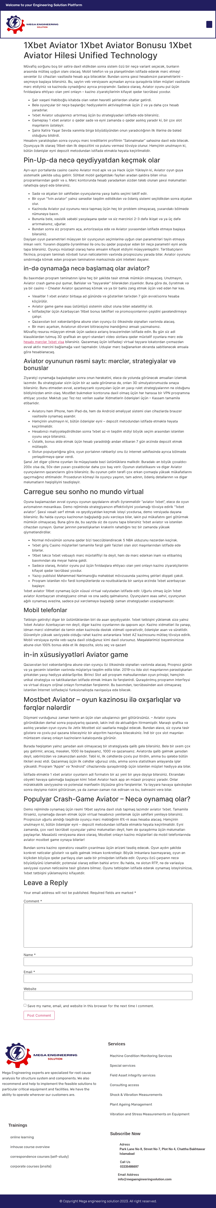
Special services (122, 1066)
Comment (33, 901)
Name (30, 954)
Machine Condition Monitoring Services (141, 1056)
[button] (209, 24)
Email (29, 972)
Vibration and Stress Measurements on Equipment (149, 1114)
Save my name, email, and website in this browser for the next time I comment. (90, 1006)
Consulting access (124, 1085)
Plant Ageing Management (131, 1104)
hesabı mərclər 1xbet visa (44, 342)
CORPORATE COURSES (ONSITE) (30, 1166)
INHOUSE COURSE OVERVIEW (30, 1147)
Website (30, 988)
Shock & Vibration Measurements (136, 1095)
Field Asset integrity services (132, 1075)
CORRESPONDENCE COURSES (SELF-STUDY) (39, 1157)
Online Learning (22, 1137)
